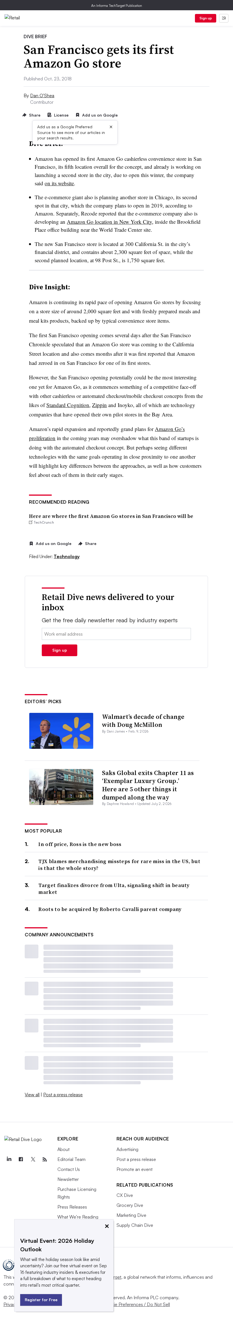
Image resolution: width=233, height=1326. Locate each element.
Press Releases (72, 1207)
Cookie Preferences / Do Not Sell (136, 1304)
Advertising (127, 1149)
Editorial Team (71, 1159)
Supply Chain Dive (134, 1225)
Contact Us (68, 1169)
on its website (59, 183)
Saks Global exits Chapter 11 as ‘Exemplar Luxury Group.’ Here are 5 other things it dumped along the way (148, 785)
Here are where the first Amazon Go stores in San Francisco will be (111, 516)
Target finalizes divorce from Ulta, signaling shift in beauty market (113, 888)
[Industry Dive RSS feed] (45, 1160)
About (63, 1149)
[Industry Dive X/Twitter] (33, 1160)
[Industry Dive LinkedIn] (9, 1160)
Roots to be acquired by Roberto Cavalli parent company (109, 909)
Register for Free (41, 1299)
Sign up (205, 18)
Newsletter (68, 1179)
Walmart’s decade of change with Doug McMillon (143, 720)
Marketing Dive (131, 1215)
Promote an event (134, 1169)
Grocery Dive (129, 1205)
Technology (67, 556)
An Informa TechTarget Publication (116, 5)
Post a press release (63, 1094)
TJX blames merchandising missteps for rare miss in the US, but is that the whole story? (119, 864)
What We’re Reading (77, 1217)
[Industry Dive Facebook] (21, 1160)
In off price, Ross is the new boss (79, 844)
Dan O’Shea (42, 95)
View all (32, 1094)
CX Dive (124, 1195)
